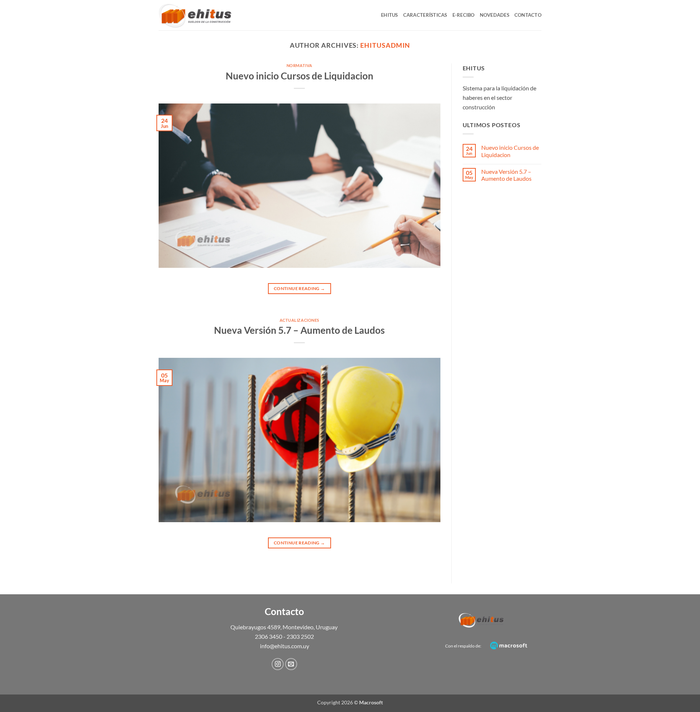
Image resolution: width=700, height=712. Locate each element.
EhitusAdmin (385, 45)
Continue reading (299, 288)
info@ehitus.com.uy (284, 645)
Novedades (494, 15)
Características (425, 15)
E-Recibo (463, 15)
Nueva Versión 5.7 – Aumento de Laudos (299, 330)
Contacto (527, 15)
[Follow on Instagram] (278, 664)
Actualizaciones (299, 320)
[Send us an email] (291, 664)
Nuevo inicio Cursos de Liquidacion (299, 75)
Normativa (299, 65)
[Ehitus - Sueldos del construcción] (195, 15)
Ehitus (389, 15)
